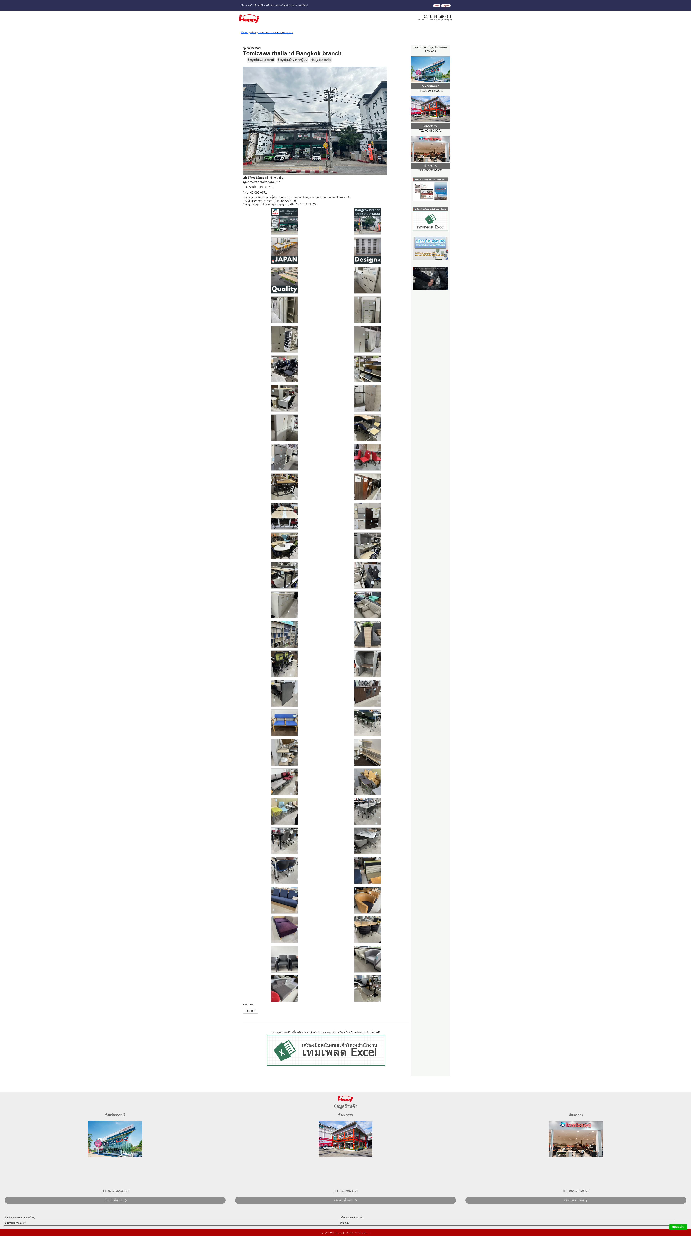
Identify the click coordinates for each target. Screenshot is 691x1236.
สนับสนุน (344, 1223)
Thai (437, 6)
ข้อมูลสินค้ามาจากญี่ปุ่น (292, 59)
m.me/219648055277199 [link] (280, 200)
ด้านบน (244, 32)
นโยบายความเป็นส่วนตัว (352, 1217)
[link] (303, 197)
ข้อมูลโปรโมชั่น (321, 59)
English (446, 6)
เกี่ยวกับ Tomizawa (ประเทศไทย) (19, 1217)
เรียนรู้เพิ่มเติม (113, 1200)
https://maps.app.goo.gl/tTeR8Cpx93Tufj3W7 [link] (289, 204)
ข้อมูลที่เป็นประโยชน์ (260, 59)
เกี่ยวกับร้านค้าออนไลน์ (15, 1223)
